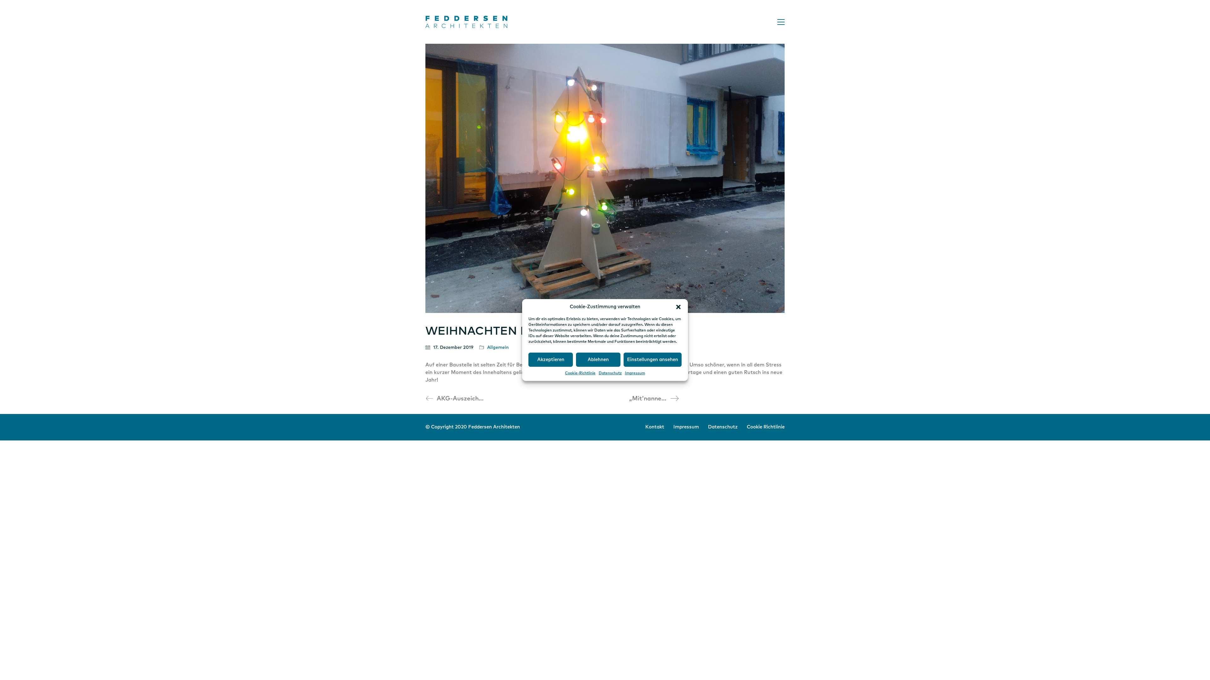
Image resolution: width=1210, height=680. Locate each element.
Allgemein (498, 347)
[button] (678, 307)
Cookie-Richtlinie (580, 373)
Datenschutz (610, 373)
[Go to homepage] (466, 22)
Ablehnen (598, 359)
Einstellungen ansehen (652, 359)
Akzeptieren (550, 359)
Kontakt (654, 427)
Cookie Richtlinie (766, 427)
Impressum (635, 373)
